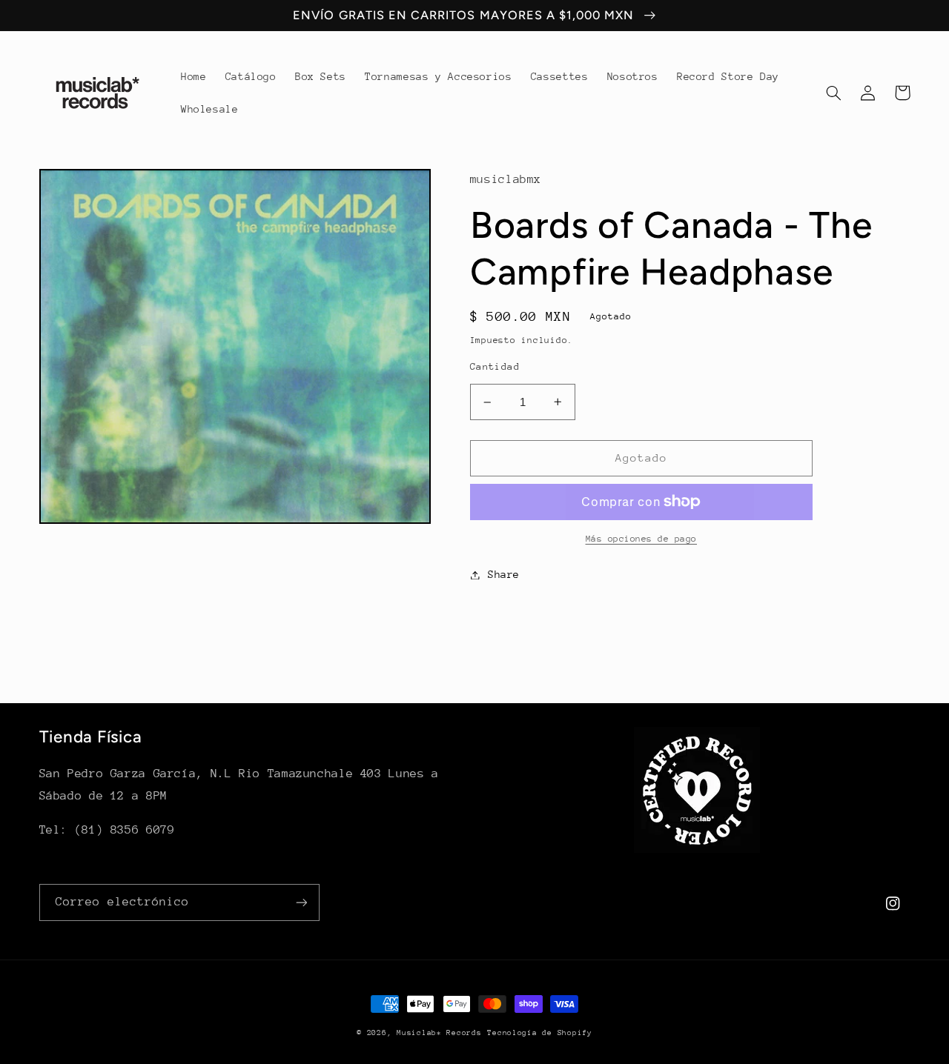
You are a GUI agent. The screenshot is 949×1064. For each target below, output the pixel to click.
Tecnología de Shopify (539, 1032)
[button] (834, 93)
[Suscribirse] (301, 902)
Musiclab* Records (439, 1032)
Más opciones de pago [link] (642, 538)
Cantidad (495, 366)
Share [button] (504, 574)
